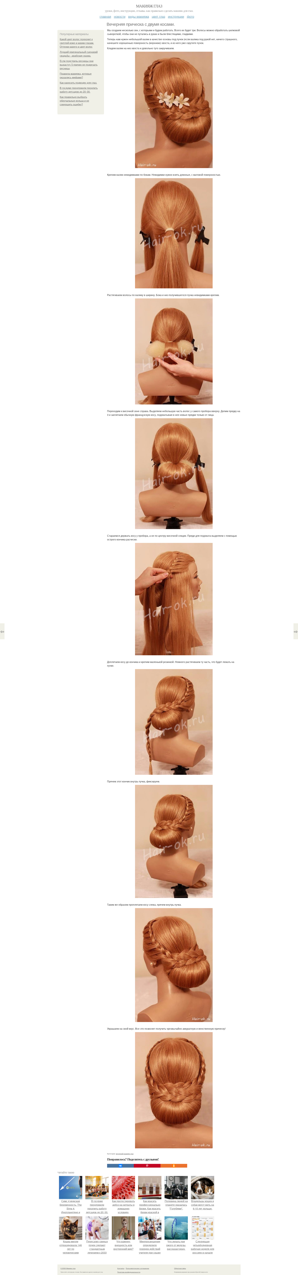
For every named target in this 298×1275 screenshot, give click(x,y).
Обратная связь (180, 1268)
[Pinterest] (147, 1166)
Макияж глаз (149, 6)
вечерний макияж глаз (124, 1153)
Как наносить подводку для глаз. (78, 82)
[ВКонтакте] (120, 1166)
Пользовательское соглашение (137, 1268)
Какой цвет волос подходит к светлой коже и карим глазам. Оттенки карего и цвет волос (77, 43)
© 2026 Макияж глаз (68, 1268)
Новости (119, 16)
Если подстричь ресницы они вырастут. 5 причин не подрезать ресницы (78, 65)
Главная (105, 16)
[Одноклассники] (173, 1166)
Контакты (120, 1268)
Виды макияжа (138, 16)
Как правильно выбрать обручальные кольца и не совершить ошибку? (74, 101)
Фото (190, 16)
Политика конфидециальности (128, 1272)
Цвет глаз (158, 16)
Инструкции (176, 16)
